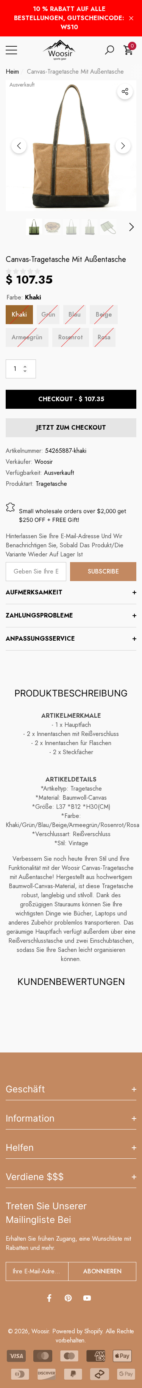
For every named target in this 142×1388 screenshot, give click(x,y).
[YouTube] (87, 1298)
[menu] (11, 50)
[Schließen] (131, 18)
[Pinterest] (68, 1298)
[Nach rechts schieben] (123, 145)
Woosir (43, 461)
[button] (109, 50)
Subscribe (103, 571)
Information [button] (30, 1118)
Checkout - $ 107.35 (71, 399)
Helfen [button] (20, 1147)
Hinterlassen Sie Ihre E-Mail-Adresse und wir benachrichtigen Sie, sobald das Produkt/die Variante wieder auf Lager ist (64, 545)
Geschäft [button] (25, 1089)
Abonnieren (102, 1271)
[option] (71, 145)
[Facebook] (49, 1298)
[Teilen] (125, 91)
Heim (12, 71)
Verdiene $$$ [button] (35, 1176)
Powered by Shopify (77, 1331)
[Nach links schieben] (19, 145)
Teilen (125, 91)
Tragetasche (51, 483)
